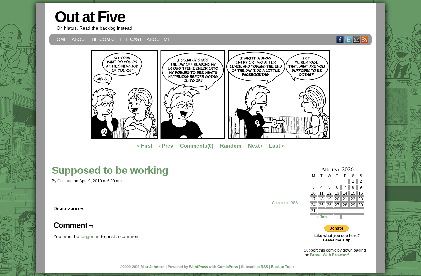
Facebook (340, 39)
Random (230, 146)
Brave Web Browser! (329, 255)
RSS (365, 39)
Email (357, 39)
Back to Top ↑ (283, 267)
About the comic (93, 39)
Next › (255, 146)
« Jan (321, 217)
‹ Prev (166, 146)
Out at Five (90, 17)
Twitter (348, 39)
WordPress (198, 267)
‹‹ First (144, 146)
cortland (65, 181)
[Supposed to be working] (210, 137)
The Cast (130, 39)
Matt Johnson (153, 267)
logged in (90, 236)
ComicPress (227, 267)
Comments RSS (285, 203)
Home (60, 39)
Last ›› (277, 146)
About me (159, 39)
